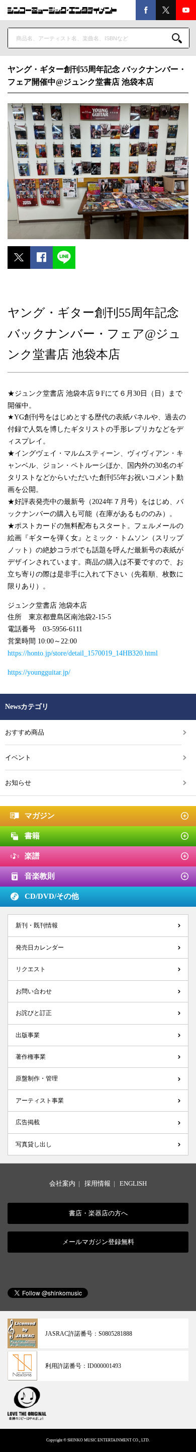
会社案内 (62, 1183)
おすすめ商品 (24, 732)
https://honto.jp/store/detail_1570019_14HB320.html (83, 653)
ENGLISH (133, 1183)
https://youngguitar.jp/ (39, 672)
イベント (18, 757)
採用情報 (97, 1183)
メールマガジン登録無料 (98, 1242)
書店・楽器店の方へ (98, 1213)
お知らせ (18, 782)
